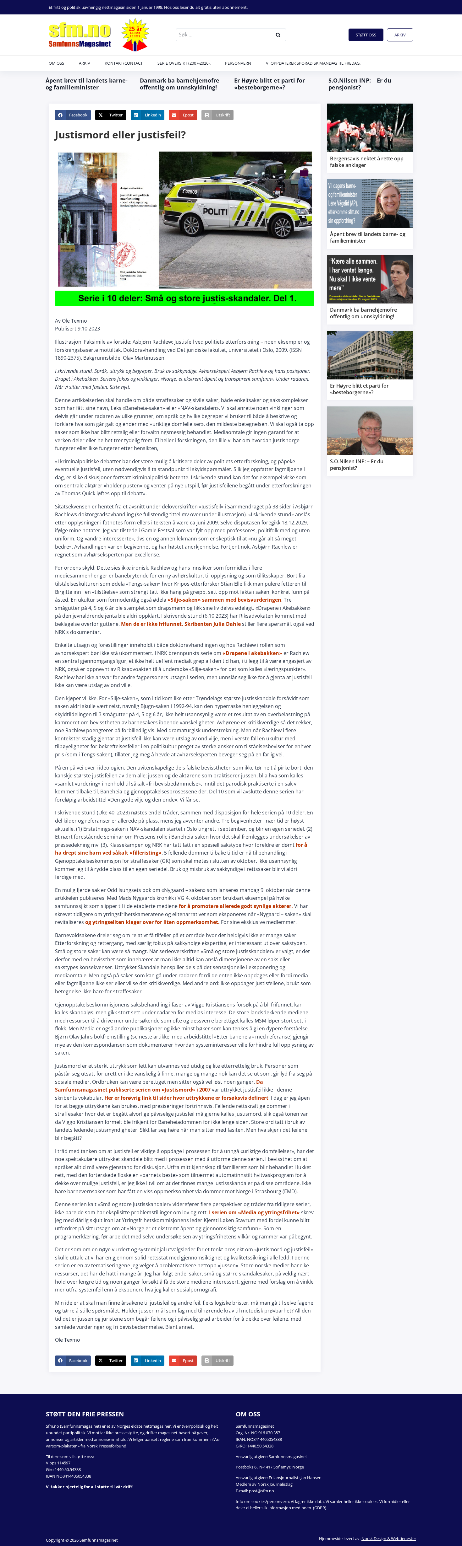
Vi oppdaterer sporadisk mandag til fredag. (313, 63)
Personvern (238, 63)
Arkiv (400, 35)
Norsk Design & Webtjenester (388, 1538)
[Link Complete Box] (370, 138)
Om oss (56, 63)
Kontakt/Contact (124, 63)
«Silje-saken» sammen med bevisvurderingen (224, 599)
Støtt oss (366, 35)
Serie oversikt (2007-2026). (184, 63)
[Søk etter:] (231, 34)
